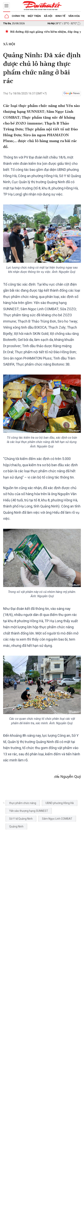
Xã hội (48, 15)
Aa (51, 1214)
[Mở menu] (6, 5)
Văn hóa (74, 15)
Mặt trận (34, 15)
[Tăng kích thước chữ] (57, 1215)
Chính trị (18, 15)
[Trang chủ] (7, 16)
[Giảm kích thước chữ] (45, 1215)
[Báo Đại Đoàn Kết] (42, 6)
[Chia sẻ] (80, 1214)
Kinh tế (60, 15)
